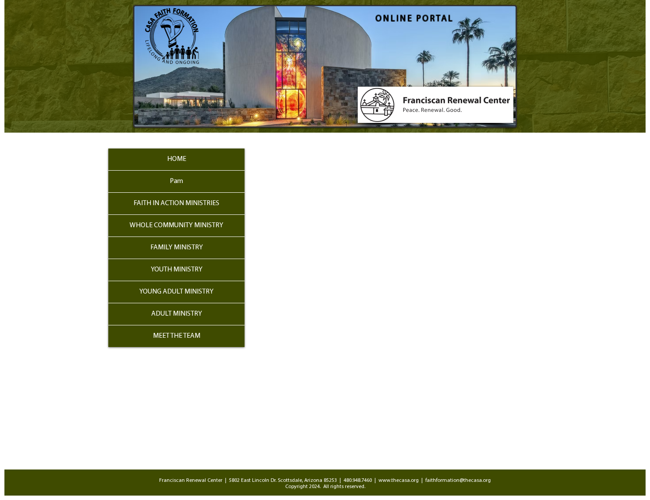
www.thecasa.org (399, 480)
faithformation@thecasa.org (458, 480)
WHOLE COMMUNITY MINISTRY (176, 225)
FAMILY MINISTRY (176, 247)
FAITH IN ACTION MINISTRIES (176, 203)
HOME (176, 159)
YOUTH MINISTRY (177, 269)
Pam (176, 181)
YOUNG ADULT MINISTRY (176, 291)
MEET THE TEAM (176, 336)
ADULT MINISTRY (176, 313)
